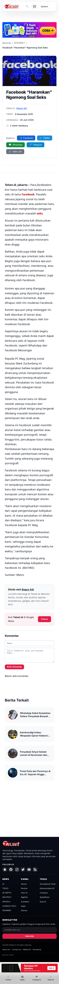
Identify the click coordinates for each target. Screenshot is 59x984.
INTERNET (19, 43)
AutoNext (25, 902)
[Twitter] (23, 869)
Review (24, 888)
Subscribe (29, 936)
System (44, 6)
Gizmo (24, 884)
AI (3, 884)
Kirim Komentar (14, 667)
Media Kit (27, 949)
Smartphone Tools (47, 884)
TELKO (5, 888)
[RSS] (35, 869)
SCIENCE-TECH (9, 906)
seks (40, 213)
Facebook (28, 194)
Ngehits (24, 897)
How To (24, 893)
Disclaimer (37, 949)
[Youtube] (29, 869)
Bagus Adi (21, 108)
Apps (23, 906)
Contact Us (16, 949)
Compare (44, 893)
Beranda (6, 43)
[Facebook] (10, 869)
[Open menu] (34, 6)
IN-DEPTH (6, 893)
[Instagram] (17, 869)
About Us (6, 949)
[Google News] (4, 869)
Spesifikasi (44, 897)
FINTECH (6, 902)
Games (24, 910)
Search (43, 902)
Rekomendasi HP (47, 888)
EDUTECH (6, 897)
